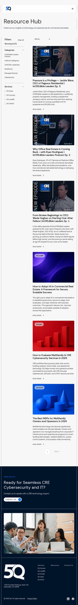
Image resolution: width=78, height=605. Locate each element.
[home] (8, 9)
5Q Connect (41, 568)
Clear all (21, 40)
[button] (72, 8)
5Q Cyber (41, 577)
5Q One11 (41, 579)
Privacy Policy (32, 598)
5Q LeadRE (41, 571)
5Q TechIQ (41, 574)
